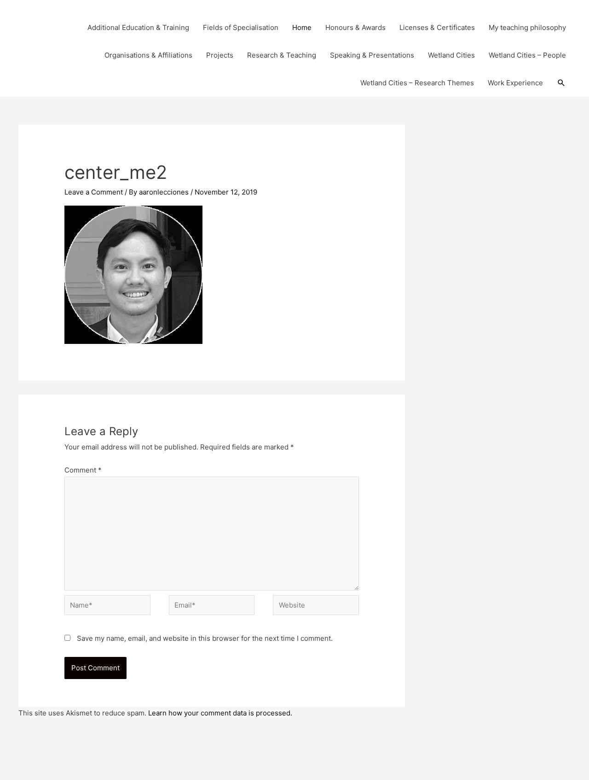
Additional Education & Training (138, 27)
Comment (83, 470)
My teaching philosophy (527, 27)
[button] (561, 83)
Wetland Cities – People (527, 55)
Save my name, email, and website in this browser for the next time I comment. (205, 638)
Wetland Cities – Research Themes (417, 82)
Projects (219, 55)
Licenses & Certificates (437, 27)
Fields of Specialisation (240, 27)
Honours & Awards (355, 27)
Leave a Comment (93, 192)
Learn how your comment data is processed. (220, 713)
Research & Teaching (281, 55)
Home (302, 27)
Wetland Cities (451, 55)
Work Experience (515, 82)
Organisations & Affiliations (148, 55)
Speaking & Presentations (372, 55)
